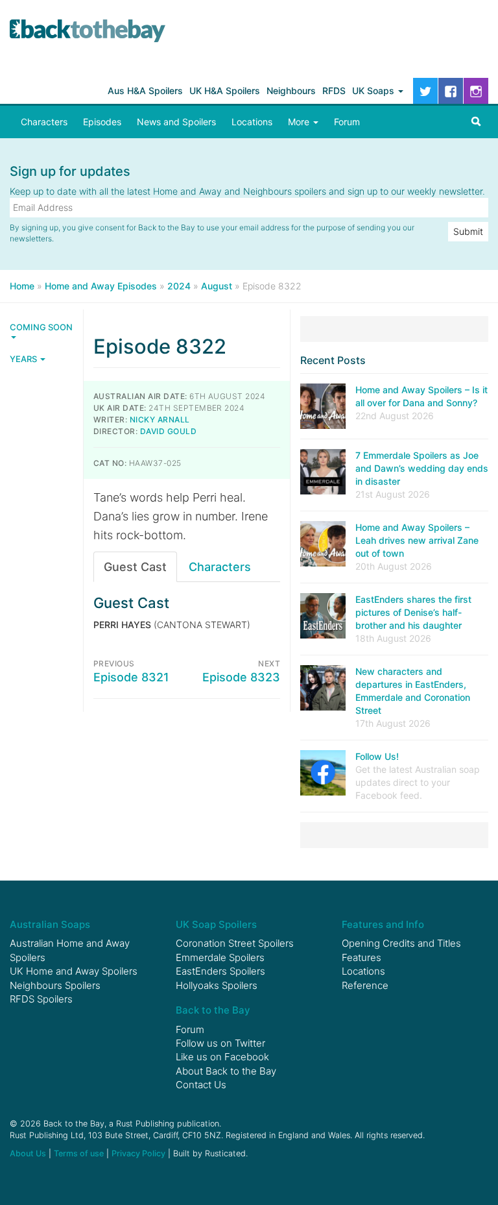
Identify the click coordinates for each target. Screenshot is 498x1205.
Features (361, 957)
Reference (365, 985)
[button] (476, 122)
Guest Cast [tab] (135, 567)
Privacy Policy (138, 1153)
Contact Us (201, 1084)
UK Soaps (374, 90)
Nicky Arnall (160, 419)
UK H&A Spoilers (224, 90)
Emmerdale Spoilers (220, 957)
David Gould (168, 431)
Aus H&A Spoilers (145, 90)
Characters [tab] (220, 567)
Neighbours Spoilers (55, 985)
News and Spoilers (176, 121)
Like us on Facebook (222, 1057)
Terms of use (79, 1153)
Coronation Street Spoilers (235, 943)
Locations (251, 121)
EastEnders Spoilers (220, 971)
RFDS (334, 90)
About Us (28, 1153)
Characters (44, 121)
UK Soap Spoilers (216, 924)
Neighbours (291, 90)
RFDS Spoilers (41, 999)
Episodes (102, 121)
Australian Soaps (50, 924)
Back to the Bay (87, 31)
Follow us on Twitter (220, 1043)
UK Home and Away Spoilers (73, 971)
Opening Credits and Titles (401, 943)
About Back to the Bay (226, 1071)
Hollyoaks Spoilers (216, 985)
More (300, 121)
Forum (347, 121)
